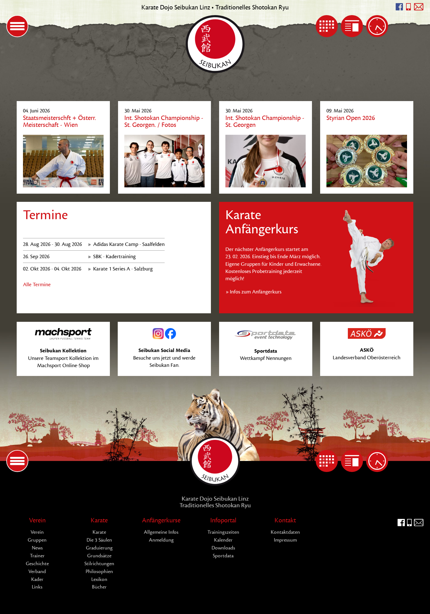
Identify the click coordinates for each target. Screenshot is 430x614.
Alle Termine (37, 284)
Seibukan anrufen (408, 6)
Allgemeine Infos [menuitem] (161, 532)
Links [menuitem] (37, 587)
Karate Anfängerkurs (261, 222)
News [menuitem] (352, 26)
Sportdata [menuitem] (223, 556)
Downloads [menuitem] (223, 548)
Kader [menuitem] (37, 579)
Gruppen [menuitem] (37, 540)
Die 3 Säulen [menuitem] (99, 540)
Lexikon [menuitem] (99, 579)
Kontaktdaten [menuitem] (285, 532)
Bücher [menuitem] (99, 587)
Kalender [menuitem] (327, 26)
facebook (399, 6)
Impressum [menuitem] (285, 540)
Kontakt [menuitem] (285, 520)
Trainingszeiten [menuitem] (377, 26)
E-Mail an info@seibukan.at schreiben (419, 6)
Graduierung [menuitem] (99, 548)
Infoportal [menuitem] (223, 520)
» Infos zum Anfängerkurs (253, 291)
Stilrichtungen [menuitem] (99, 563)
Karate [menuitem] (99, 520)
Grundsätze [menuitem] (99, 556)
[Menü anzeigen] (17, 26)
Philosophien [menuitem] (99, 571)
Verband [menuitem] (37, 571)
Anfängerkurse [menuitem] (161, 520)
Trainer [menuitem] (37, 556)
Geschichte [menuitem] (37, 563)
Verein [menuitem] (37, 520)
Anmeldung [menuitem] (161, 540)
